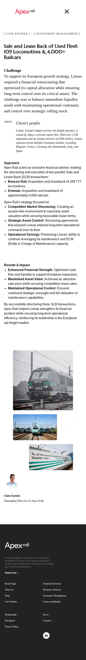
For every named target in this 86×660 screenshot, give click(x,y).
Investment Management (54, 595)
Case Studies (11, 601)
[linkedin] (46, 637)
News (46, 614)
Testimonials (11, 614)
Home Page (10, 583)
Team (7, 595)
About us (9, 589)
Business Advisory (52, 589)
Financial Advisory (52, 583)
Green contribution (52, 601)
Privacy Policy (12, 626)
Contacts (47, 620)
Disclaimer (10, 620)
